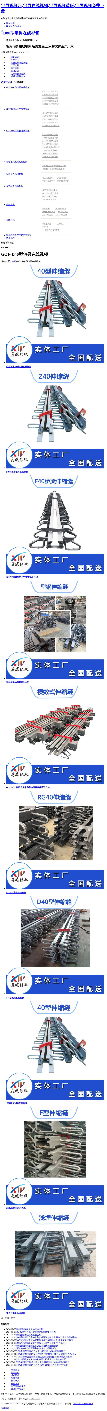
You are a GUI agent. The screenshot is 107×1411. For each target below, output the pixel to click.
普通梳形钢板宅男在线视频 (53, 169)
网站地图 (10, 23)
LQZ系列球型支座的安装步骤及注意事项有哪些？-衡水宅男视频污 (46, 1337)
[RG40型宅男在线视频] (55, 888)
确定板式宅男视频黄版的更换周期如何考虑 (36, 1332)
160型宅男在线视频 (50, 154)
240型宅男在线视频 (50, 157)
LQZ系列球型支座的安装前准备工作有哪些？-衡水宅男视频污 (44, 1340)
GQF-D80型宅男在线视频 (17, 131)
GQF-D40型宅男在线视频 (17, 87)
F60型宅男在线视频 (50, 116)
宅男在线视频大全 (19, 63)
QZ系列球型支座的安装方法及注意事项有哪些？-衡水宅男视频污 (46, 1354)
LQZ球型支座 (61, 215)
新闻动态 (15, 1381)
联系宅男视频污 (13, 26)
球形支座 (10, 204)
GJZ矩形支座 (62, 178)
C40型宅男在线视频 (50, 91)
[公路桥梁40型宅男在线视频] (55, 362)
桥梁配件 (10, 238)
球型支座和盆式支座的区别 (28, 1335)
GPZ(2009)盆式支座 (50, 193)
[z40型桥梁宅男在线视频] (55, 468)
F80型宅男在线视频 (50, 138)
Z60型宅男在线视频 (50, 119)
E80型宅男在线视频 (50, 144)
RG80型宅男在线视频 (51, 147)
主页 (14, 261)
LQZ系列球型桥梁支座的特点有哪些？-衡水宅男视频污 (41, 1343)
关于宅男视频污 (18, 74)
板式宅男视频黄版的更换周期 (29, 1329)
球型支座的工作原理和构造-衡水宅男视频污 (36, 1348)
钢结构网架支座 (48, 212)
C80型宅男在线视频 (50, 135)
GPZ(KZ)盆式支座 (49, 196)
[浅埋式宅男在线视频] (55, 1309)
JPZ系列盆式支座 (49, 200)
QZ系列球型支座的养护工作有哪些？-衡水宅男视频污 (40, 1351)
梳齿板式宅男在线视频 (16, 162)
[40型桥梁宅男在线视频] (55, 1099)
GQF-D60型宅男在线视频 (17, 109)
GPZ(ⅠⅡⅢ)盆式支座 (49, 190)
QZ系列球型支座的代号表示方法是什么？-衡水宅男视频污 (43, 1365)
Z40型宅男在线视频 (50, 98)
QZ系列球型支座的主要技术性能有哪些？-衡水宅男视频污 (42, 1362)
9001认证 (15, 71)
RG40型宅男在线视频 (51, 104)
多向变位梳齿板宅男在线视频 (54, 166)
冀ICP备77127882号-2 (83, 1403)
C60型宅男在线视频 (50, 113)
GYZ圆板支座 (48, 178)
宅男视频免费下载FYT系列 (18, 235)
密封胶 (45, 227)
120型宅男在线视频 (50, 150)
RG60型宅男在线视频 (51, 126)
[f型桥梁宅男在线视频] (55, 1204)
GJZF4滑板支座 (63, 181)
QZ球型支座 (63, 212)
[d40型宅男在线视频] (55, 994)
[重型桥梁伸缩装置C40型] (55, 678)
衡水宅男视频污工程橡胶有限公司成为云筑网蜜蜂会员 (41, 1359)
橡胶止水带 (47, 224)
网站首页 (15, 57)
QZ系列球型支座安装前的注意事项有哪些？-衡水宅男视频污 (44, 1357)
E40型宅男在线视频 (50, 101)
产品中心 (15, 60)
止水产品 (10, 220)
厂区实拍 (15, 65)
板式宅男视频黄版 (14, 174)
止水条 (60, 224)
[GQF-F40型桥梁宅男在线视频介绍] (55, 573)
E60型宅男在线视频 (50, 123)
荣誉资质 (15, 1378)
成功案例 (15, 1375)
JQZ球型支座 (47, 215)
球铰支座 (46, 209)
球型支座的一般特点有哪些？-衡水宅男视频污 (37, 1346)
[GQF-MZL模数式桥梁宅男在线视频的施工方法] (55, 783)
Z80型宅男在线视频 (50, 141)
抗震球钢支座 (60, 209)
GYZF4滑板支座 (48, 181)
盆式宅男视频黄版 (14, 186)
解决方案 (15, 1383)
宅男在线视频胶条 (52, 230)
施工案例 (15, 68)
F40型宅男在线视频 (50, 95)
